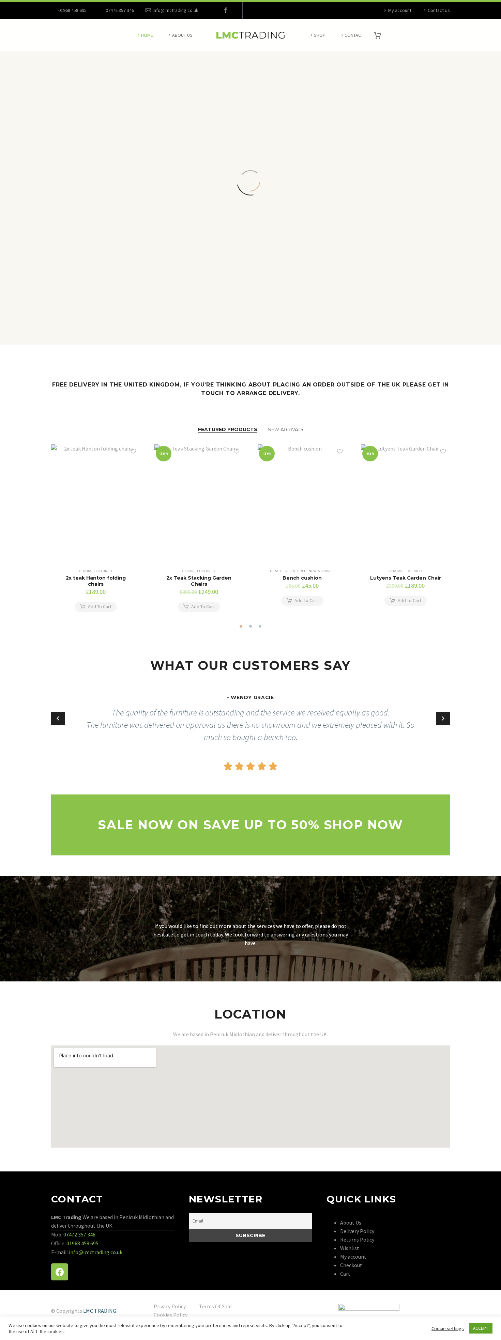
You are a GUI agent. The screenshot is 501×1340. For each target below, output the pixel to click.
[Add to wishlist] (133, 451)
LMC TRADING (99, 1310)
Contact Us (439, 10)
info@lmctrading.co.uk (175, 10)
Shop (319, 35)
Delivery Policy (357, 1231)
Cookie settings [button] (447, 1328)
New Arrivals (321, 571)
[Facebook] (226, 10)
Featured (103, 571)
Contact (354, 35)
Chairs (85, 571)
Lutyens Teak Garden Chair (405, 578)
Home (147, 35)
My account (399, 10)
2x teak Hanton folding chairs (96, 581)
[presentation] (47, 531)
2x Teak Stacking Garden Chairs (198, 581)
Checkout (351, 1265)
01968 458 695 (72, 10)
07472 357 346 (79, 1234)
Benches (278, 571)
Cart (345, 1273)
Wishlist (349, 1248)
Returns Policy (357, 1239)
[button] (241, 626)
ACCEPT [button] (480, 1328)
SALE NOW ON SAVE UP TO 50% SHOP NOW (250, 824)
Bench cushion (302, 578)
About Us (182, 35)
